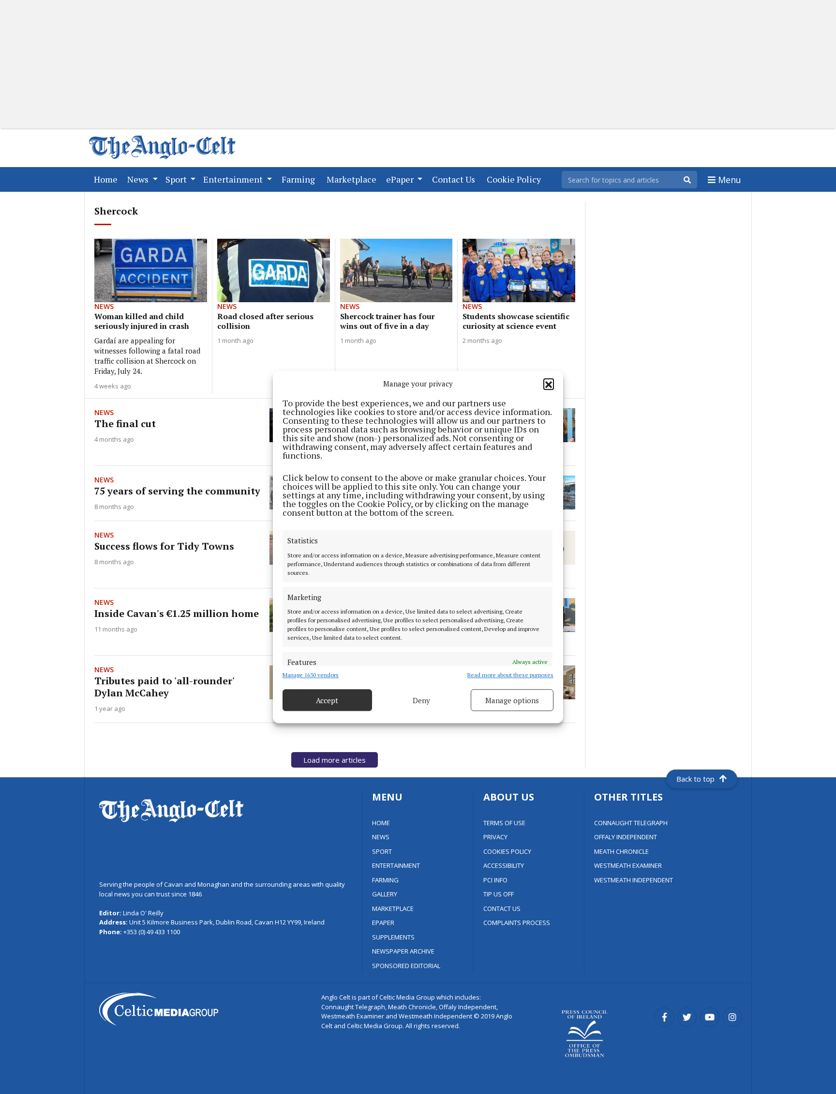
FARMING (385, 880)
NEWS (380, 836)
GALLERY (384, 894)
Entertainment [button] (234, 179)
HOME (381, 822)
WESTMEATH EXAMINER (628, 865)
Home (107, 179)
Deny (421, 700)
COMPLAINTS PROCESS (516, 922)
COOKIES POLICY (507, 851)
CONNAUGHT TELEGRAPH (631, 822)
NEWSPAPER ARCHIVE (403, 951)
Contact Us (455, 179)
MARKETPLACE (393, 908)
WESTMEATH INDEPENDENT (633, 880)
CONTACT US (502, 908)
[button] (548, 383)
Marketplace (353, 179)
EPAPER (383, 922)
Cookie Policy (516, 179)
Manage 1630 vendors (311, 674)
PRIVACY (495, 836)
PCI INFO (495, 880)
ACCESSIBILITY (503, 865)
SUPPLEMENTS (393, 937)
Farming (300, 179)
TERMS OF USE (504, 822)
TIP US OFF (498, 894)
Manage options (512, 700)
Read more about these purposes (510, 674)
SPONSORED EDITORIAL (406, 965)
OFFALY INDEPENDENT (625, 836)
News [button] (138, 179)
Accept (327, 700)
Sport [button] (177, 179)
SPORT (382, 851)
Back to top (695, 779)
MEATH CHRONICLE (621, 851)
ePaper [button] (401, 179)
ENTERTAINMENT (396, 865)
